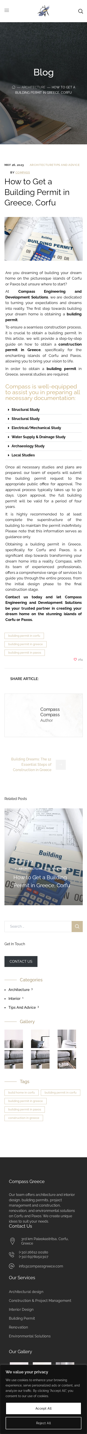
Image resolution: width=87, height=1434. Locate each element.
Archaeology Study (28, 446)
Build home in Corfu (21, 1092)
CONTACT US (21, 961)
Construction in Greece (23, 1118)
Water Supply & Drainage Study (39, 437)
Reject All (43, 1423)
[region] (43, 1399)
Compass (22, 172)
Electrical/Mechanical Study (36, 428)
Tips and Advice (67, 165)
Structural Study (26, 410)
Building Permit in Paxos (24, 652)
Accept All (43, 1408)
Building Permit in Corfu (24, 635)
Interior (14, 998)
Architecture (34, 87)
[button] (43, 409)
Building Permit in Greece (25, 644)
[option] (43, 856)
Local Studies (23, 455)
